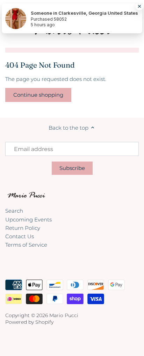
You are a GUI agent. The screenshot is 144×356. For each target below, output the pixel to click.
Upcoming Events (28, 219)
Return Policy (22, 228)
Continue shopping (38, 94)
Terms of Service (26, 244)
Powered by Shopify (29, 322)
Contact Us (19, 236)
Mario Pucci (63, 315)
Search (14, 210)
